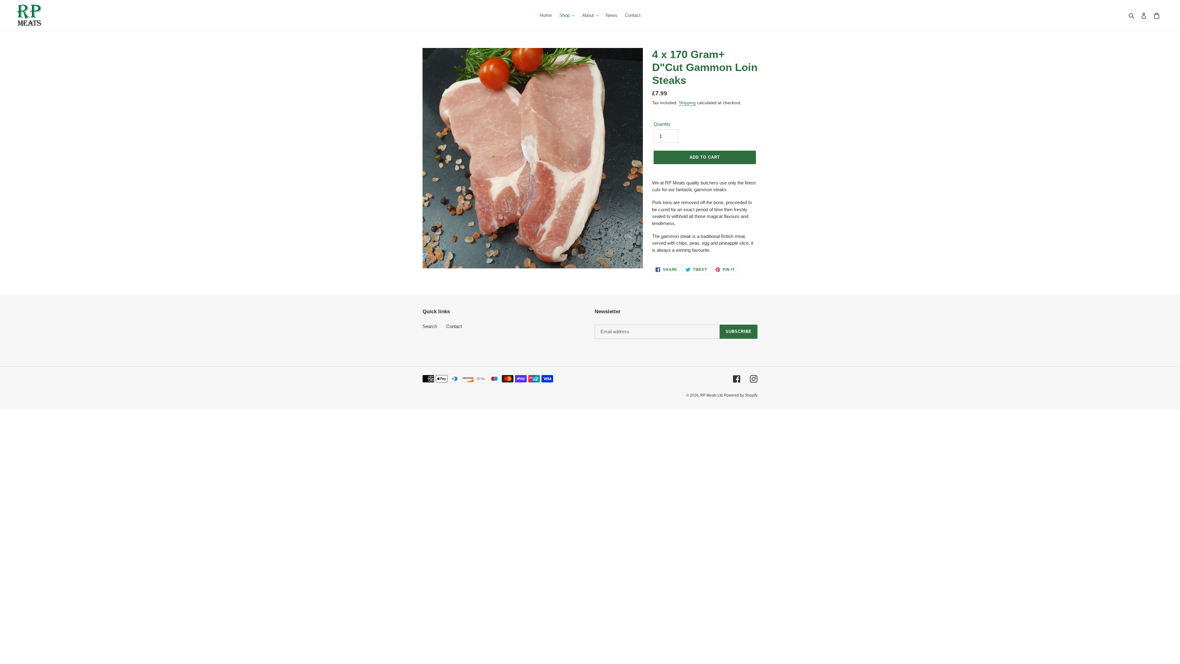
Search (430, 326)
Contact (454, 326)
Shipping (687, 102)
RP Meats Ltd (711, 395)
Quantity (662, 124)
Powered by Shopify (740, 395)
